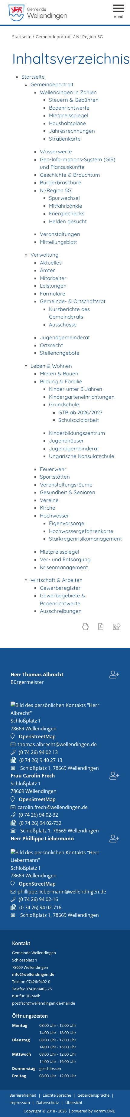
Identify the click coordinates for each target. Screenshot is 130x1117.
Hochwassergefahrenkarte (81, 531)
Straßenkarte (65, 138)
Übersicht (74, 1102)
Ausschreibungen (61, 611)
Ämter (47, 270)
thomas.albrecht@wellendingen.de (57, 744)
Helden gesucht (68, 221)
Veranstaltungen (60, 234)
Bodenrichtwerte (69, 107)
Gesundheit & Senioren (67, 492)
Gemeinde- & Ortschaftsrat (73, 301)
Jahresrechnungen (72, 131)
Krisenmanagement (64, 567)
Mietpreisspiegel (68, 115)
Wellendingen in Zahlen (68, 92)
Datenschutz (47, 1102)
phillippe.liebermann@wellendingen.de (62, 891)
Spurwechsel (64, 198)
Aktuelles (51, 262)
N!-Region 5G (89, 36)
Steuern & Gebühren (74, 100)
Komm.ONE (104, 1111)
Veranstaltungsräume (66, 484)
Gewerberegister (60, 588)
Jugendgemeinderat (65, 337)
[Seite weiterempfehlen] (118, 626)
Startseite (21, 36)
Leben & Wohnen (51, 366)
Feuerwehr (53, 469)
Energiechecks (66, 213)
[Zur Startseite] (37, 19)
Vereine (49, 500)
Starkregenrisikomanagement (85, 538)
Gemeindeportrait (54, 36)
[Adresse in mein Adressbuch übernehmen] (114, 675)
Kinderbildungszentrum (77, 433)
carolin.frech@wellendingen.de (53, 807)
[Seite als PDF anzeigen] (102, 626)
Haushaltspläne (67, 123)
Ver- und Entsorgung (65, 559)
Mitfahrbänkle (65, 206)
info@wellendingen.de (33, 974)
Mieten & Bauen (59, 373)
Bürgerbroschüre (60, 182)
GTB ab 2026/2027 (80, 412)
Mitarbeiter (53, 278)
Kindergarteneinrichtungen (82, 397)
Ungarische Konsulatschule (81, 456)
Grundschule (64, 404)
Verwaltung (45, 254)
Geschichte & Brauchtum (70, 175)
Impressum (19, 1102)
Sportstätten (55, 476)
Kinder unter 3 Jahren (75, 389)
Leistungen (53, 285)
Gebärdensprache (93, 1095)
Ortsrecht (51, 345)
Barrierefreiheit (22, 1095)
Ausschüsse (63, 324)
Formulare (52, 293)
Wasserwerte (56, 151)
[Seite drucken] (86, 626)
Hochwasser (54, 515)
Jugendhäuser (66, 440)
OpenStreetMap (37, 736)
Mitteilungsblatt (58, 242)
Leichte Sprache (57, 1095)
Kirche (47, 507)
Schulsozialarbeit (78, 420)
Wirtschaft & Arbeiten (57, 580)
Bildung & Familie (61, 381)
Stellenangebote (60, 353)
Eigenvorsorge (66, 523)
